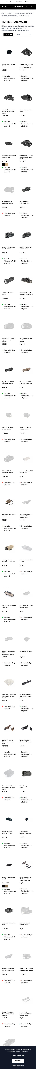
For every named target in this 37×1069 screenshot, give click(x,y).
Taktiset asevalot (23, 15)
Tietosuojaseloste (18, 1055)
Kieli (7, 1)
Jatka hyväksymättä (18, 1066)
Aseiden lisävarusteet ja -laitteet (23, 13)
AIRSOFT (10, 13)
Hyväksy (18, 1061)
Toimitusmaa (19, 1)
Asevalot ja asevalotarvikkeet (9, 15)
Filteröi (7, 35)
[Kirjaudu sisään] (26, 6)
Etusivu (3, 13)
